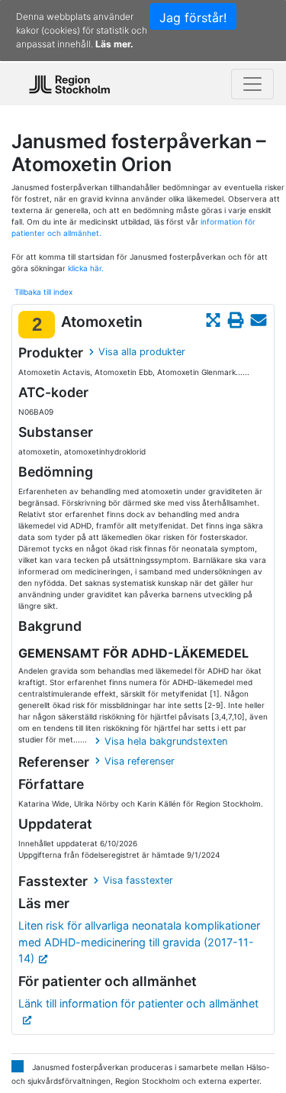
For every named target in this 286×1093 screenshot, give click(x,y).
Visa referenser (139, 761)
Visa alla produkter (141, 351)
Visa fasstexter (138, 880)
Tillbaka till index (43, 291)
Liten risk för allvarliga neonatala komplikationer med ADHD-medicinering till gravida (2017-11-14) (139, 942)
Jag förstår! (193, 17)
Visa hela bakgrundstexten (165, 741)
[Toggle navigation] (252, 84)
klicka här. (86, 268)
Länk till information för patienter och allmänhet (138, 1003)
